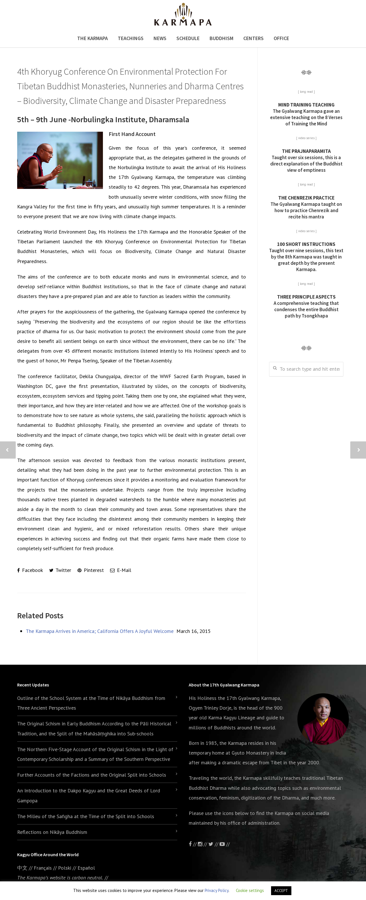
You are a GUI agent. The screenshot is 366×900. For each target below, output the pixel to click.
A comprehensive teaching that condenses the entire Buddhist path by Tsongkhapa (306, 306)
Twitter (62, 570)
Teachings (131, 38)
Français (43, 868)
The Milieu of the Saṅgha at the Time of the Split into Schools (85, 816)
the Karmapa (233, 743)
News (160, 38)
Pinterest (93, 570)
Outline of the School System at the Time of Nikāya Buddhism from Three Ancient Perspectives (91, 703)
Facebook (32, 570)
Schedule (188, 38)
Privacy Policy (216, 890)
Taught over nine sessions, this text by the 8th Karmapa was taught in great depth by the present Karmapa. (306, 257)
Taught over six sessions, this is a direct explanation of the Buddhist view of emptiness (306, 160)
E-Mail (123, 570)
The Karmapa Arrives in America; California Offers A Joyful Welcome (100, 631)
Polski (64, 868)
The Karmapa (92, 38)
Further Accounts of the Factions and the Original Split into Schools (91, 774)
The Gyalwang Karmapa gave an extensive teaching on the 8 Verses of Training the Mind (306, 114)
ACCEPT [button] (281, 890)
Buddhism (221, 38)
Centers (253, 38)
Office (281, 38)
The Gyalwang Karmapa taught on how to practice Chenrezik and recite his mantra (306, 207)
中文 (22, 868)
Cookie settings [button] (250, 890)
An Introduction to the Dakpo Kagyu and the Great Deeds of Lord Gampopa (88, 795)
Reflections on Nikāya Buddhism (52, 832)
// (216, 844)
